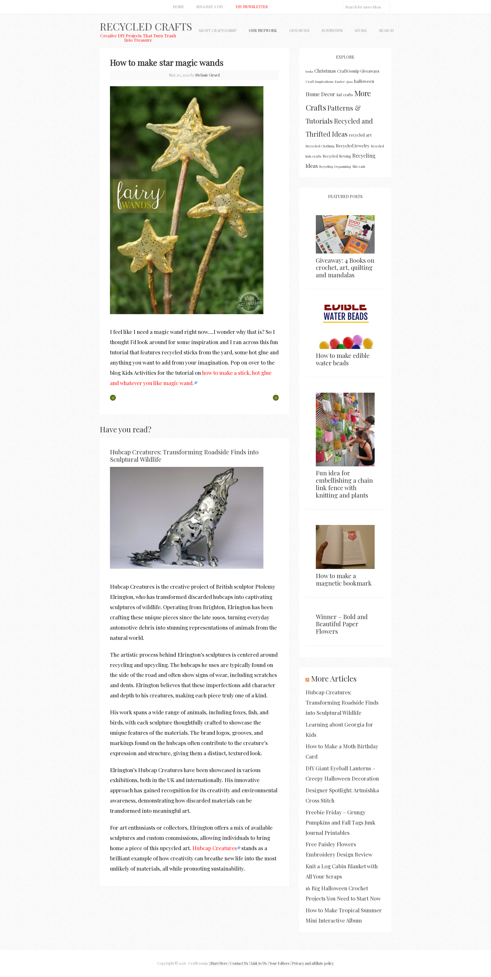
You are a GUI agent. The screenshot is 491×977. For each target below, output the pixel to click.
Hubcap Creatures (214, 847)
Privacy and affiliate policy (313, 963)
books (309, 71)
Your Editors (279, 963)
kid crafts (345, 94)
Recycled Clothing (320, 146)
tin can (358, 166)
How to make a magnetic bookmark (344, 579)
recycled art (360, 135)
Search (386, 30)
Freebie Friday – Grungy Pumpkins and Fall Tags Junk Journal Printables (340, 822)
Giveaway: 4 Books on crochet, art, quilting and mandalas (345, 267)
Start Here (219, 963)
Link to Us (259, 963)
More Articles (333, 678)
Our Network (263, 30)
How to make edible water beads (343, 359)
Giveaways (299, 30)
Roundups (332, 30)
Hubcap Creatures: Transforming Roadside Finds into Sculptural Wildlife (184, 455)
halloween (364, 81)
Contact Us (239, 963)
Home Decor (320, 94)
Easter (340, 81)
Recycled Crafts (146, 26)
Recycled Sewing (337, 156)
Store (361, 30)
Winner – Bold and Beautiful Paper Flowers (342, 623)
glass (349, 82)
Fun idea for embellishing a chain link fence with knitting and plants (344, 484)
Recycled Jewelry (353, 145)
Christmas (325, 71)
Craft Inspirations (319, 81)
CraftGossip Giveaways (358, 71)
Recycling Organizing (335, 166)
